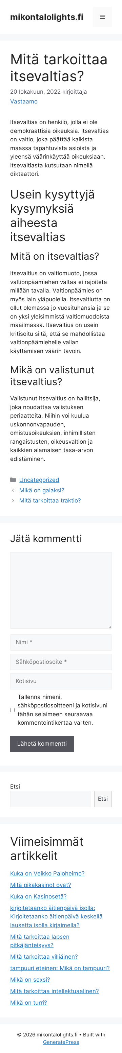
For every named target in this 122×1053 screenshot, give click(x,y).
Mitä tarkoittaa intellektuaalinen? (54, 991)
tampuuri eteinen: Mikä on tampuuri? (60, 968)
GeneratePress (61, 1042)
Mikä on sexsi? (30, 979)
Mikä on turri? (28, 1002)
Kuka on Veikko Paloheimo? (47, 873)
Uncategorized (39, 479)
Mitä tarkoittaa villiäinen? (44, 956)
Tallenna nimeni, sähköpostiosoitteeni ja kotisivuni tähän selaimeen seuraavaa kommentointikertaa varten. (62, 710)
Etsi (15, 786)
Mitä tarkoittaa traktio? (50, 500)
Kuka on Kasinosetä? (38, 896)
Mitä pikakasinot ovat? (40, 885)
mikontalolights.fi (46, 17)
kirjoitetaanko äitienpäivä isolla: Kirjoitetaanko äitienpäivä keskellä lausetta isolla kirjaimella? (56, 917)
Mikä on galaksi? (41, 490)
